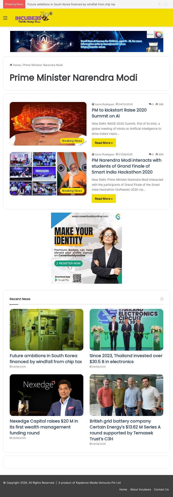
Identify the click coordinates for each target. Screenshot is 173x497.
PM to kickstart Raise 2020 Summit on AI (119, 113)
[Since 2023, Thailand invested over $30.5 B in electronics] (126, 330)
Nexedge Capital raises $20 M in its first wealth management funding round (44, 427)
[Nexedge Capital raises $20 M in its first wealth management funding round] (46, 395)
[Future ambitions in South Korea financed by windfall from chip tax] (46, 330)
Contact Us (161, 489)
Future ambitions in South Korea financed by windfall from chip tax (71, 4)
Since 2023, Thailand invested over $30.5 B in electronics (126, 359)
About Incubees (140, 489)
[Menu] (5, 19)
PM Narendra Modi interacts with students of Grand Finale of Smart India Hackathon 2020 (126, 166)
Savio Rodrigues (104, 104)
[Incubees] (33, 18)
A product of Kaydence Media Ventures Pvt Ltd (89, 482)
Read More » (104, 143)
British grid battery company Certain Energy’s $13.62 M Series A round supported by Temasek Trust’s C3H (125, 430)
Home (16, 65)
